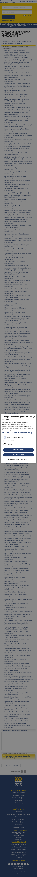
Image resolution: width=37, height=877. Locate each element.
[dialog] (18, 438)
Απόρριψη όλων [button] (18, 450)
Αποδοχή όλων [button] (18, 454)
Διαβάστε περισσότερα (25, 430)
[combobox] (34, 417)
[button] (18, 433)
